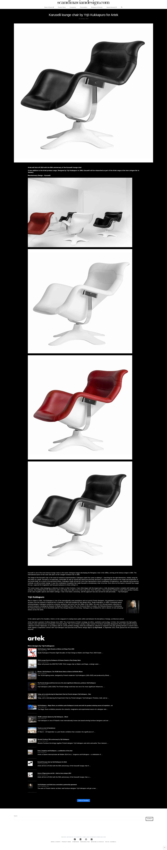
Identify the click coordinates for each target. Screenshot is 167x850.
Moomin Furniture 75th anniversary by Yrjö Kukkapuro (53, 739)
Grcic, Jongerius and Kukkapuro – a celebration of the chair (55, 750)
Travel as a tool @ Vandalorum (46, 728)
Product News (66, 841)
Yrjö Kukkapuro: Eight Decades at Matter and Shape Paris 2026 (56, 649)
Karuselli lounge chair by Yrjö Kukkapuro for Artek (52, 762)
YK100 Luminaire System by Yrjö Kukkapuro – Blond (53, 716)
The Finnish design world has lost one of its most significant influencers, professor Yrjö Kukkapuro (67, 683)
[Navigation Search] (122, 7)
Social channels (110, 841)
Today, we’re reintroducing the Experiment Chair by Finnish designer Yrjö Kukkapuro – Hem (64, 694)
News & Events (55, 841)
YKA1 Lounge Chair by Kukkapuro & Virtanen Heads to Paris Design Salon (59, 660)
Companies (75, 841)
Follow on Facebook (83, 800)
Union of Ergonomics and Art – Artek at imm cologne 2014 (54, 773)
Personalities (85, 841)
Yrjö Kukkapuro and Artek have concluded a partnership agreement (57, 784)
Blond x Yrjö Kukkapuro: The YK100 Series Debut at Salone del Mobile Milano (60, 671)
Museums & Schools (97, 841)
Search (15, 816)
